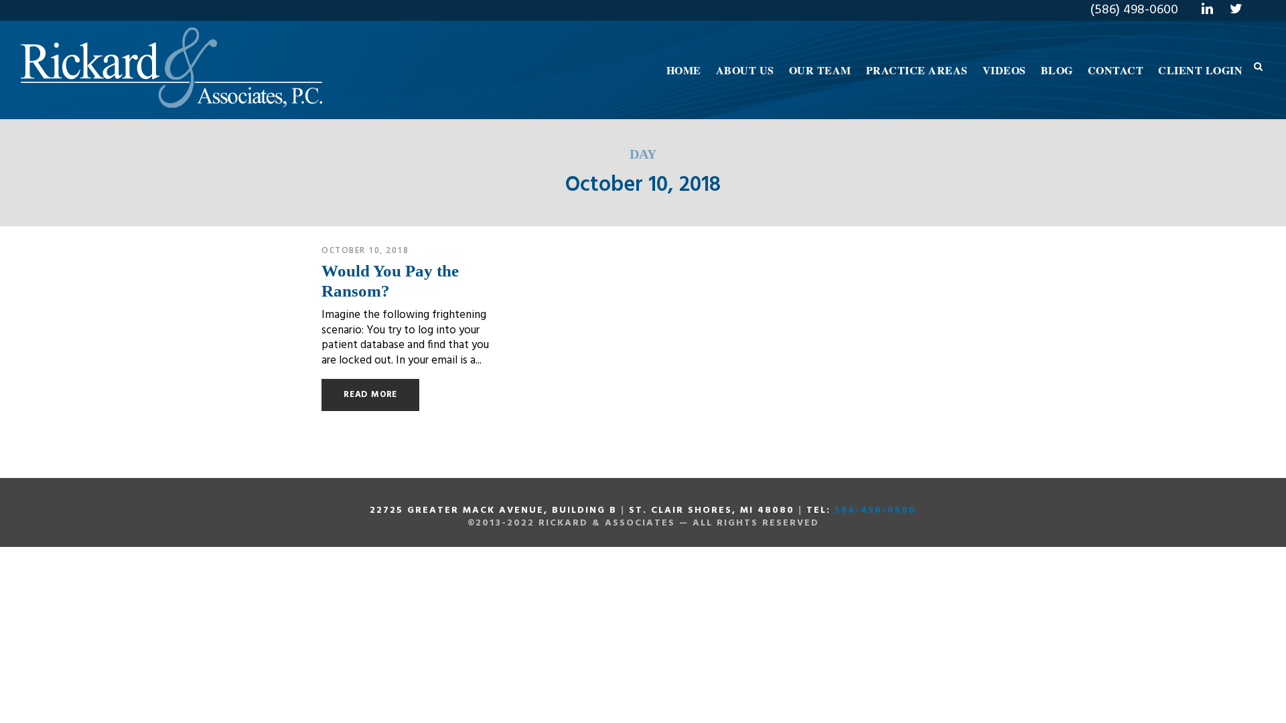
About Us (745, 70)
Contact (1116, 70)
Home (683, 70)
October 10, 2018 (365, 250)
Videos (1004, 70)
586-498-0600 (875, 510)
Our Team (820, 70)
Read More (370, 395)
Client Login (1200, 70)
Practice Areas (917, 70)
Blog (1057, 70)
